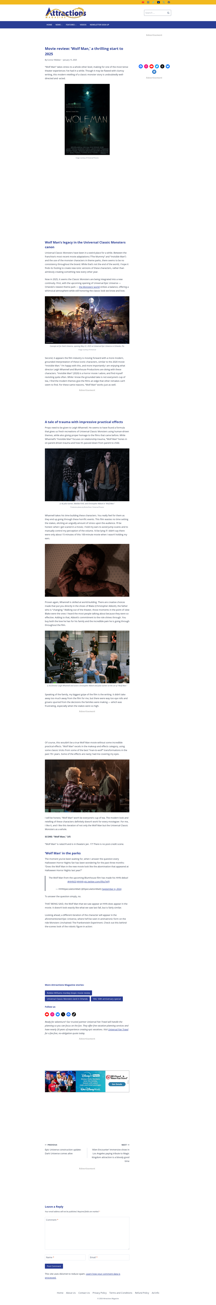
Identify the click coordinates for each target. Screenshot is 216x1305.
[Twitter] (163, 2)
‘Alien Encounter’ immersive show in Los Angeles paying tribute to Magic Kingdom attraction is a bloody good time (110, 1153)
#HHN (80, 881)
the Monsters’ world (89, 286)
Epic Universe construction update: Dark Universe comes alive (63, 1149)
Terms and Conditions (120, 1292)
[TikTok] (153, 2)
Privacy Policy (100, 1292)
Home (49, 24)
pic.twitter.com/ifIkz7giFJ (97, 881)
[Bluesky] (158, 2)
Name (50, 1257)
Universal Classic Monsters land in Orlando (67, 999)
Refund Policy (142, 1292)
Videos (83, 24)
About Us (71, 1292)
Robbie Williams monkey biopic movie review (68, 993)
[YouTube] (143, 2)
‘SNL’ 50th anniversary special (107, 999)
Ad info (155, 1292)
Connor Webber (54, 60)
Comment (52, 1219)
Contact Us (84, 1292)
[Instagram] (148, 2)
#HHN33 (72, 881)
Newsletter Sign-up (99, 24)
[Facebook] (169, 2)
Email (94, 1257)
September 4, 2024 (111, 888)
